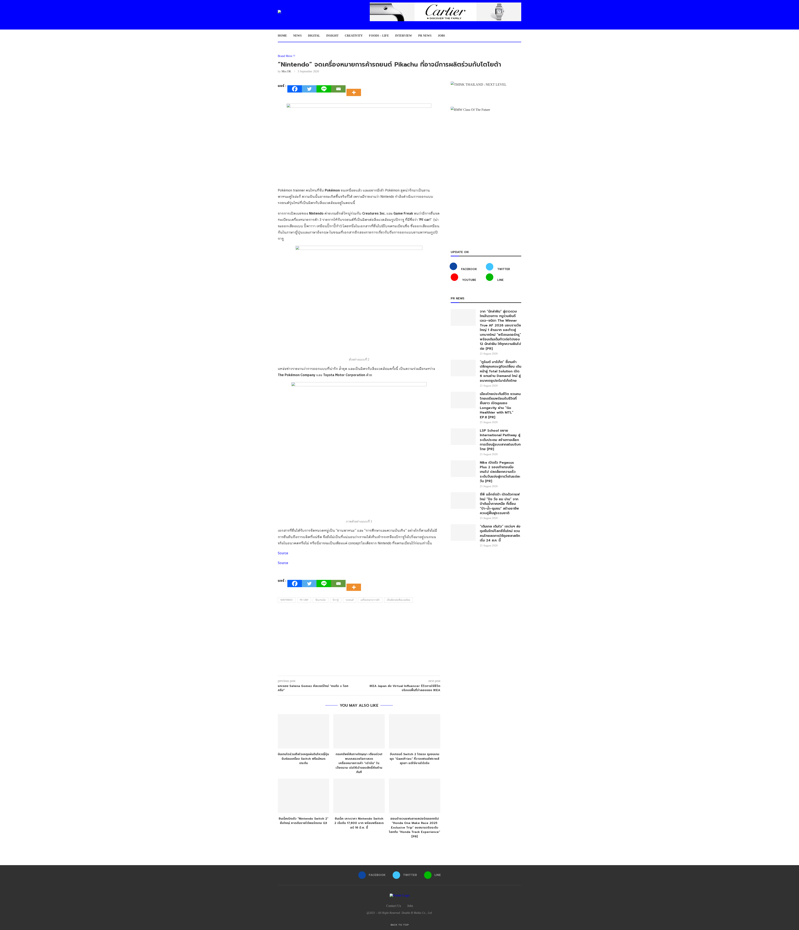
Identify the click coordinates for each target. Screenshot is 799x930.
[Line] (323, 89)
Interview (403, 35)
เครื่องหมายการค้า (370, 600)
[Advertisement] (359, 640)
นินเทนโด (320, 600)
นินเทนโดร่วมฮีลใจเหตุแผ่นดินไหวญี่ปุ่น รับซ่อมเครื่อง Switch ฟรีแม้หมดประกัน (303, 758)
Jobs (441, 35)
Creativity (354, 35)
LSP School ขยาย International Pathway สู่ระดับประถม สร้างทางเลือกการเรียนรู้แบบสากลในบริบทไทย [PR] (500, 440)
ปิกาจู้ (336, 600)
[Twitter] (309, 89)
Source (283, 553)
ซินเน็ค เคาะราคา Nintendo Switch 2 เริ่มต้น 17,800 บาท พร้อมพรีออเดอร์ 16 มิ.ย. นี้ (359, 823)
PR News (425, 35)
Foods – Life (379, 35)
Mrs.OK (286, 71)
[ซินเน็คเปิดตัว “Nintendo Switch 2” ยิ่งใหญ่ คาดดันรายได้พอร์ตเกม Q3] (303, 796)
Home (282, 35)
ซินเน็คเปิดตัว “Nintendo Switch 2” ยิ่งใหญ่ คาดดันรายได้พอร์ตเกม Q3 (303, 820)
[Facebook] (294, 89)
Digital (314, 35)
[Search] (519, 36)
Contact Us (393, 906)
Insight (332, 35)
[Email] (338, 89)
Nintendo (286, 600)
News (297, 35)
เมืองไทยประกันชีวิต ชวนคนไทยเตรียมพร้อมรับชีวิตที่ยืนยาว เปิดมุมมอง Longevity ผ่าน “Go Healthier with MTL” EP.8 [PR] (500, 406)
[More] (355, 89)
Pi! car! (304, 600)
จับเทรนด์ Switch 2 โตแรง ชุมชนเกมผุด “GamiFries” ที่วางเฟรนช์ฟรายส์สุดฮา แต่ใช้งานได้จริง (414, 758)
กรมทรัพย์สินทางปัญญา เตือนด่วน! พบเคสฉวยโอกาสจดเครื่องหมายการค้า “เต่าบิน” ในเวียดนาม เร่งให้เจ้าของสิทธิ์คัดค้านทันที (359, 763)
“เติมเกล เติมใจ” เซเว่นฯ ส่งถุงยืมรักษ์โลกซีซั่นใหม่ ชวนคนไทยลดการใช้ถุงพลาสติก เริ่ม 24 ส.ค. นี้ (500, 533)
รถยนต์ (350, 600)
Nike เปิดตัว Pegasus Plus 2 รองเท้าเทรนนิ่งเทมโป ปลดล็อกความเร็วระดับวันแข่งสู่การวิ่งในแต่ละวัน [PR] (500, 472)
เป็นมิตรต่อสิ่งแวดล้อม (398, 600)
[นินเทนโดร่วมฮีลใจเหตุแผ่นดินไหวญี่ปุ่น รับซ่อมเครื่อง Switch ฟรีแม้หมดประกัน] (303, 731)
